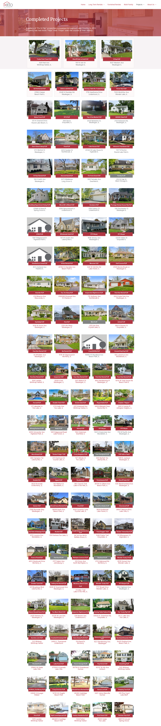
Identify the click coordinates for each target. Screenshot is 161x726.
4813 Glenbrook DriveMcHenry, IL (37, 562)
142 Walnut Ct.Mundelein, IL (58, 484)
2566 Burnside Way (37, 509)
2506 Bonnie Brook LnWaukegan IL (121, 268)
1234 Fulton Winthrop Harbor (80, 720)
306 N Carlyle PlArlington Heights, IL (124, 407)
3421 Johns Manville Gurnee (102, 694)
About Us (150, 5)
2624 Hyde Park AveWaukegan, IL (121, 297)
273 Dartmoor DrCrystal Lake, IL (58, 459)
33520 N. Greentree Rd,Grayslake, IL (102, 616)
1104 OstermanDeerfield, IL (80, 433)
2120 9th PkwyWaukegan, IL (66, 326)
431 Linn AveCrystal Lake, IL (94, 326)
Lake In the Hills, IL (80, 485)
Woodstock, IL (121, 356)
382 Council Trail (80, 484)
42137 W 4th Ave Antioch (102, 668)
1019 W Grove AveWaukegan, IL (39, 326)
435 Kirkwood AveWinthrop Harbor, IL (80, 407)
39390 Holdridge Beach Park (80, 694)
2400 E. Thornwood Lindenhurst (58, 642)
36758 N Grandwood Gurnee (80, 668)
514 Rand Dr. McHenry (80, 642)
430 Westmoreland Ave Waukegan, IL (124, 484)
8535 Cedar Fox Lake (102, 720)
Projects (139, 5)
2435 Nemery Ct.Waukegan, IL (36, 616)
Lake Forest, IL (58, 434)
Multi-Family (128, 5)
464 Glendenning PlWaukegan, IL (102, 381)
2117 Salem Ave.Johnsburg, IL (59, 562)
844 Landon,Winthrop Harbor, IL (37, 381)
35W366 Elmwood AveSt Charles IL (67, 297)
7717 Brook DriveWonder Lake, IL (102, 588)
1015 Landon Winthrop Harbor (37, 720)
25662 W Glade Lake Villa (37, 668)
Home (83, 5)
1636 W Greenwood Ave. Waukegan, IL (58, 588)
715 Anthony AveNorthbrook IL (94, 297)
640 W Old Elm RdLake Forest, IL (94, 268)
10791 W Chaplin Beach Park (59, 694)
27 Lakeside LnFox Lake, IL (36, 407)
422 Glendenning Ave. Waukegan (102, 642)
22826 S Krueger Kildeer (37, 694)
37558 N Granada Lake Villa (58, 668)
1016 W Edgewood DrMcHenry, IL (67, 355)
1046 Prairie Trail (102, 535)
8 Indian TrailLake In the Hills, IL (80, 591)
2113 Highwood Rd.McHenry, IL (102, 562)
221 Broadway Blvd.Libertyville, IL (37, 588)
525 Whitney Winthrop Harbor (124, 668)
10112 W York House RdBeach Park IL (124, 381)
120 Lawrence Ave (121, 355)
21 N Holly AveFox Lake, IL (58, 407)
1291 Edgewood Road (59, 432)
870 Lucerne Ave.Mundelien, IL (37, 536)
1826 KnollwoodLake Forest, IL (102, 510)
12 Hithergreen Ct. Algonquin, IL (124, 536)
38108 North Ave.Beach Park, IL (58, 510)
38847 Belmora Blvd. (124, 509)
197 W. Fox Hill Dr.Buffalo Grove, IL (80, 536)
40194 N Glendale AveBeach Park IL (66, 268)
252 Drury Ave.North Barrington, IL (80, 562)
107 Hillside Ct (80, 458)
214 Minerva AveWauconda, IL (39, 297)
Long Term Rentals (96, 5)
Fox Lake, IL (80, 460)
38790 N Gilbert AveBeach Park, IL (102, 484)
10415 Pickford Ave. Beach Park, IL (124, 642)
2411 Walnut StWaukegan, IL (80, 381)
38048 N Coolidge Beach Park (59, 720)
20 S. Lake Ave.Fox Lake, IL (124, 616)
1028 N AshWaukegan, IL (59, 381)
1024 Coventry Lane (80, 509)
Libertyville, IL (37, 460)
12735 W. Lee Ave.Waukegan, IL (59, 616)
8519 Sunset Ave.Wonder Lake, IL (124, 562)
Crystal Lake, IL (80, 511)
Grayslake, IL (102, 537)
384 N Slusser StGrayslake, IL (121, 326)
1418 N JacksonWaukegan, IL (124, 459)
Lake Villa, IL (124, 511)
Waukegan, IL (37, 511)
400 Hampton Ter (37, 458)
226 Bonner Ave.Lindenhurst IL (80, 616)
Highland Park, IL (37, 434)
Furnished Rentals (114, 5)
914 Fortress (54, 535)
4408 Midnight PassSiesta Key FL (102, 407)
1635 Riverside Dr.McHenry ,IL (36, 484)
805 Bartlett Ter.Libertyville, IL (102, 459)
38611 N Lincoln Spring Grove (124, 720)
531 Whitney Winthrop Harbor (37, 642)
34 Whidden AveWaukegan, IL (39, 355)
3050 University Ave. (37, 432)
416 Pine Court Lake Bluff (124, 694)
